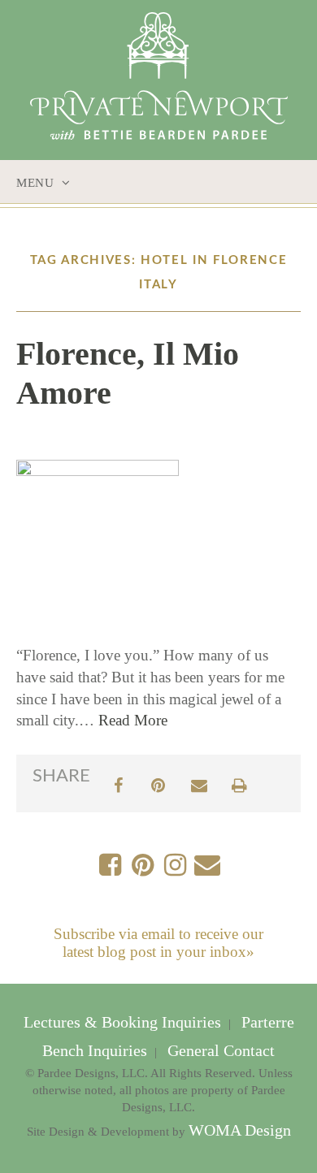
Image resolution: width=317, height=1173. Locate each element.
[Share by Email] (199, 783)
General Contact (219, 1050)
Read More (132, 720)
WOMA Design (240, 1130)
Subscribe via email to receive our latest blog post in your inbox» (158, 942)
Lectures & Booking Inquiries (124, 1022)
